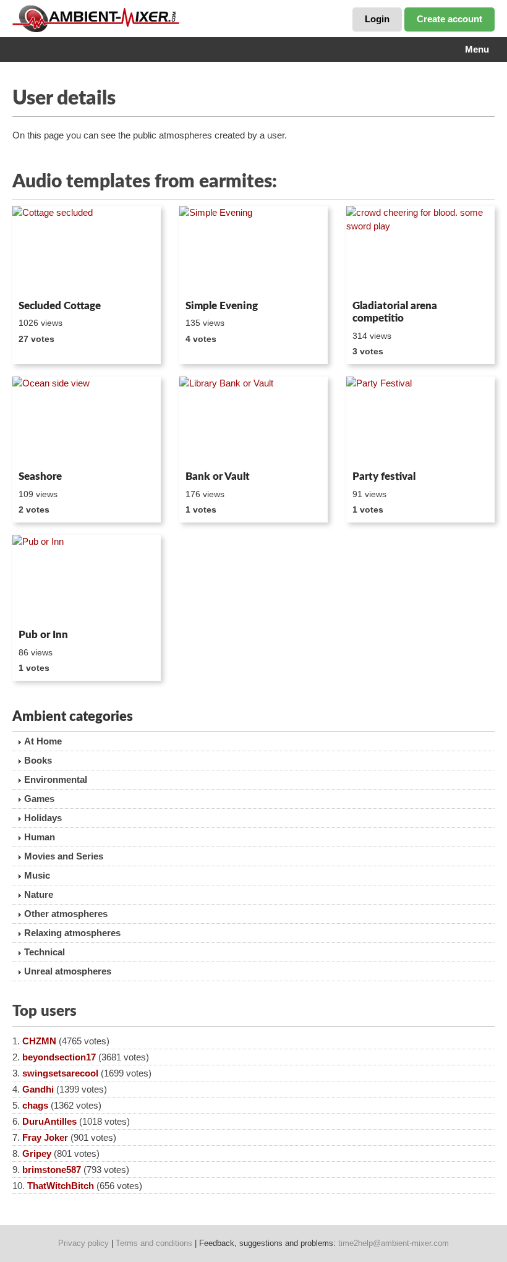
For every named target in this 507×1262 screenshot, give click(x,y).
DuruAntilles (49, 1121)
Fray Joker (45, 1137)
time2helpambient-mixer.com (393, 1243)
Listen (42, 278)
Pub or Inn (43, 634)
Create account (449, 19)
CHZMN (39, 1041)
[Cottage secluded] (86, 250)
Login (377, 19)
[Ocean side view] (86, 421)
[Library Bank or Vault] (253, 421)
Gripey (36, 1153)
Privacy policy (83, 1243)
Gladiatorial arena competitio (394, 312)
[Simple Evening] (253, 250)
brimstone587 (51, 1169)
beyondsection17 (59, 1057)
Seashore (40, 476)
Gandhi (38, 1089)
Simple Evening (221, 306)
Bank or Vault (217, 476)
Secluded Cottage (60, 306)
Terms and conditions (154, 1243)
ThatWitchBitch (60, 1185)
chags (35, 1105)
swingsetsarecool (60, 1073)
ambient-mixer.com (105, 18)
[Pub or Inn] (86, 579)
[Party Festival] (420, 421)
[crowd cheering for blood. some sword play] (420, 250)
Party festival (383, 476)
